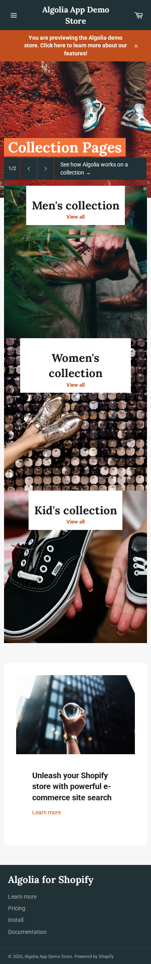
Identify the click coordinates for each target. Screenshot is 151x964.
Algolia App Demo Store (75, 15)
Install (15, 920)
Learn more (46, 812)
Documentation (27, 932)
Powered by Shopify (94, 956)
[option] (75, 129)
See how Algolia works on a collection (94, 168)
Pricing (16, 908)
